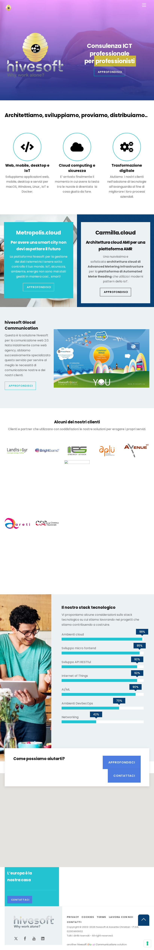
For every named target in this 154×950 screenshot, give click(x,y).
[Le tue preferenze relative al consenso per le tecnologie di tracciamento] (147, 943)
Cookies (88, 917)
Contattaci (124, 776)
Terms (101, 917)
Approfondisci (110, 72)
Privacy (73, 917)
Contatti (74, 922)
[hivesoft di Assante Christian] (8, 10)
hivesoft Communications (97, 944)
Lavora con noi (121, 917)
